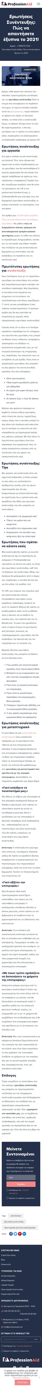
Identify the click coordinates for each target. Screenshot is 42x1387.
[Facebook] (11, 1234)
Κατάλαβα (22, 1382)
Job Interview (15, 1216)
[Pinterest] (20, 1234)
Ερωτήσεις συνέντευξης (14, 1222)
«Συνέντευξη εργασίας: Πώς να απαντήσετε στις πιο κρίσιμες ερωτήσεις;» (20, 219)
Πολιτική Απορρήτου (24, 1346)
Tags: (4, 1216)
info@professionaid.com (13, 1327)
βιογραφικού (17, 111)
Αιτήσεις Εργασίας (8, 1276)
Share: (4, 1234)
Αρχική (12, 46)
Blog (3, 1260)
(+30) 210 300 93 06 (11, 1311)
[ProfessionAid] (17, 3)
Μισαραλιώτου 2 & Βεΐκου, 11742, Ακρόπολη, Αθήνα (16, 1321)
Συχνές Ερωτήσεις (8, 1255)
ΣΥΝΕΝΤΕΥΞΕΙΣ (23, 46)
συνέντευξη (16, 271)
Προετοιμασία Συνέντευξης (12, 1289)
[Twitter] (15, 1234)
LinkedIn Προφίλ (7, 1285)
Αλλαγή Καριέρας (7, 1280)
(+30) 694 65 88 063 (28, 1314)
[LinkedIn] (24, 1234)
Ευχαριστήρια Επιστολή (10, 1294)
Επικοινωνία (6, 1264)
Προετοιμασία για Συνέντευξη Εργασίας (19, 1228)
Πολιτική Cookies (21, 1378)
